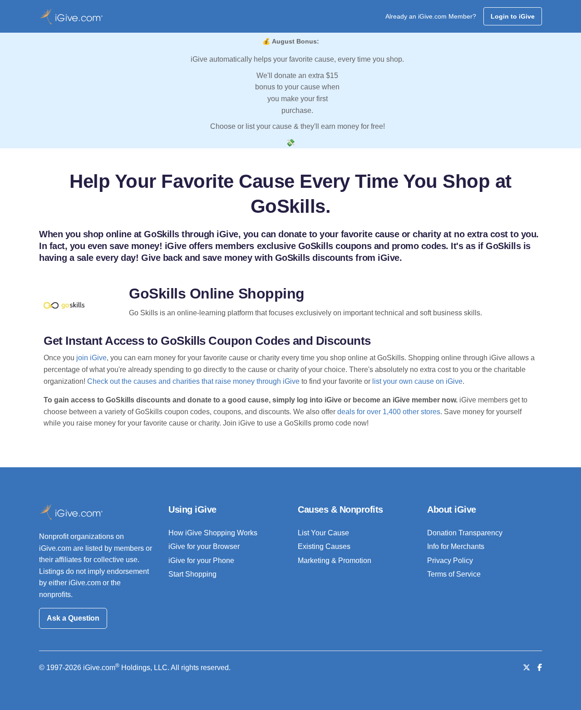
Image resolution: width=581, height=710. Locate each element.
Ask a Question (73, 618)
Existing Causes (324, 546)
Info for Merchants (455, 546)
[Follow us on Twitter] (526, 667)
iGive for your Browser (204, 546)
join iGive (91, 358)
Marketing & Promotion (334, 560)
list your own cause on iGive (417, 381)
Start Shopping (192, 574)
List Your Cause (323, 533)
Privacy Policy (450, 560)
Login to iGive (513, 16)
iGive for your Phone (201, 560)
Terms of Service (454, 574)
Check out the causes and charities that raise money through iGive (193, 381)
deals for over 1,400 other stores (388, 412)
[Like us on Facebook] (539, 667)
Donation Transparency (464, 533)
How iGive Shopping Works (212, 533)
